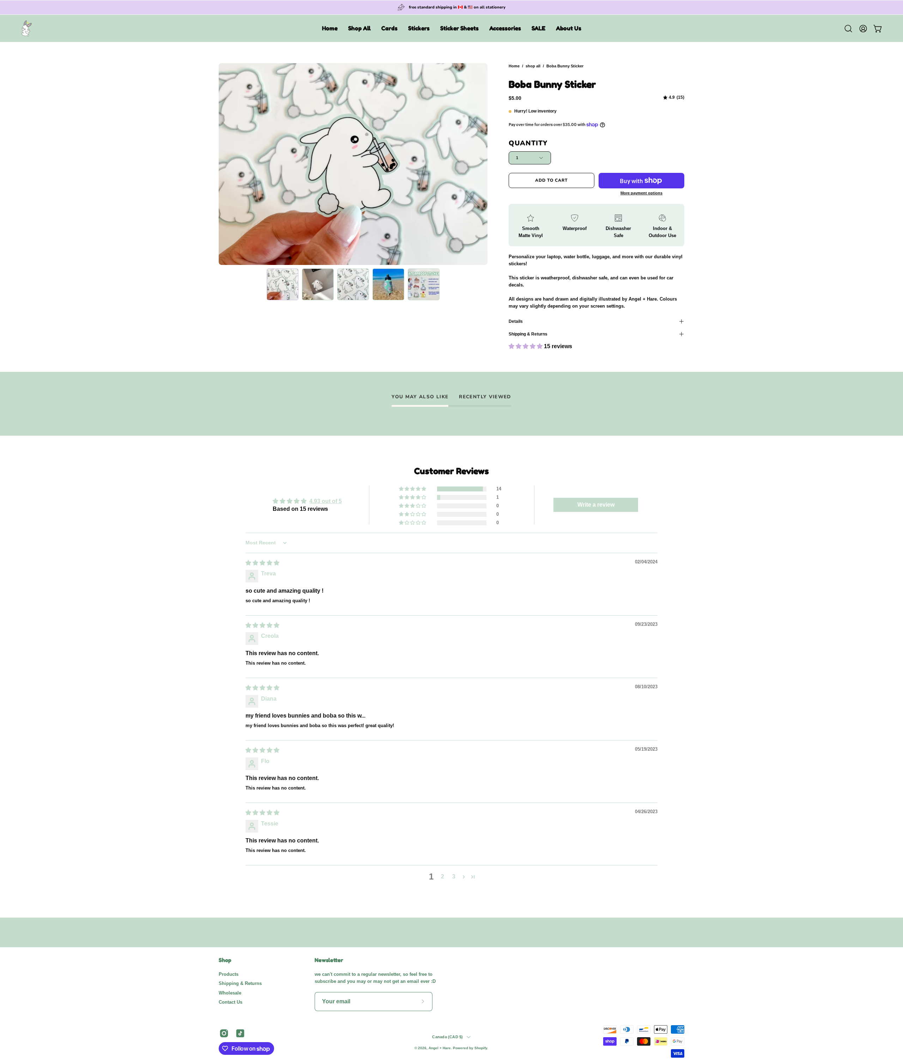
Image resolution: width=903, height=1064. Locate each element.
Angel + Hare (440, 1048)
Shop (225, 960)
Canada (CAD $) (447, 1037)
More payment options (641, 193)
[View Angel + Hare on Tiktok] (240, 1033)
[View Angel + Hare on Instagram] (224, 1033)
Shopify (480, 1048)
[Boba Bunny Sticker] (282, 284)
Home (514, 66)
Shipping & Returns (528, 334)
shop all (533, 66)
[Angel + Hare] (26, 28)
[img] (673, 98)
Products (228, 974)
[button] (359, 28)
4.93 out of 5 (325, 501)
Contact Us (230, 1002)
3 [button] (453, 876)
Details (516, 321)
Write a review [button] (595, 505)
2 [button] (442, 876)
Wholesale (230, 992)
